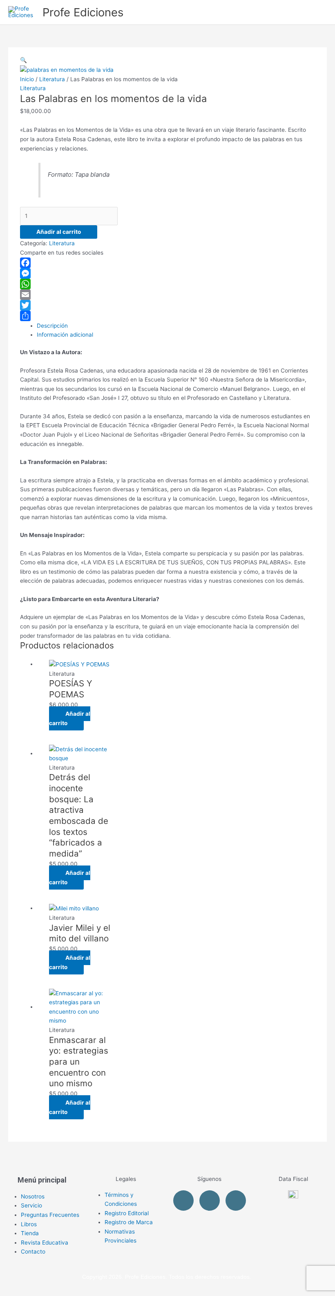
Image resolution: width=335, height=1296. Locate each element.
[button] (23, 60)
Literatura (52, 79)
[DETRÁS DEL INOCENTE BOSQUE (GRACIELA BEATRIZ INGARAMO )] (80, 753)
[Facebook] (167, 262)
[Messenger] (167, 273)
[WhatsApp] (167, 284)
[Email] (167, 294)
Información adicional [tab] (65, 334)
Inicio (27, 79)
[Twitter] (167, 305)
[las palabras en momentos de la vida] (67, 69)
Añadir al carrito (58, 232)
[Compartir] (167, 316)
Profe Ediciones (82, 12)
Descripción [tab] (52, 325)
